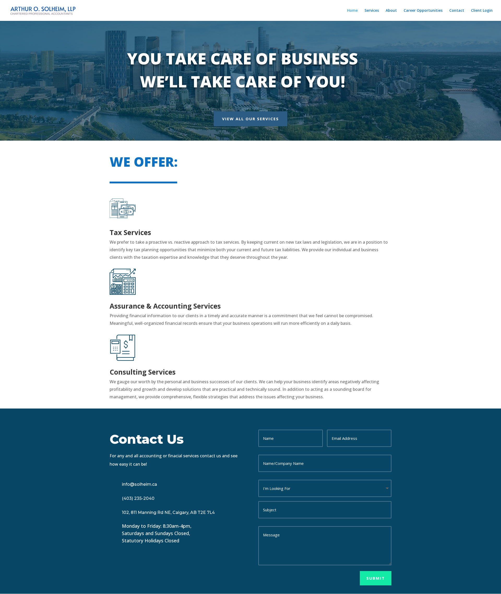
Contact (456, 11)
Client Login (482, 11)
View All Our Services (250, 118)
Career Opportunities (423, 11)
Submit (375, 578)
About (391, 11)
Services (372, 11)
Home (352, 11)
